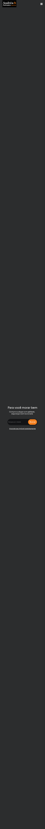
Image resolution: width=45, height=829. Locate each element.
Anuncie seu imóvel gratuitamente (22, 429)
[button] (41, 4)
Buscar (33, 422)
